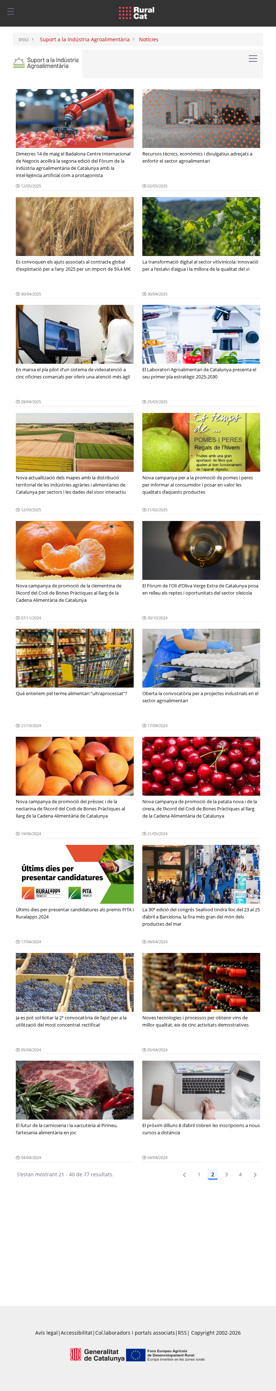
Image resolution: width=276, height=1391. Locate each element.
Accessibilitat (76, 1332)
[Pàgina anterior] (184, 1174)
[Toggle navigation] (11, 11)
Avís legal (46, 1332)
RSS (182, 1332)
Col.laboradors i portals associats (135, 1332)
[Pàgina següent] (255, 1174)
